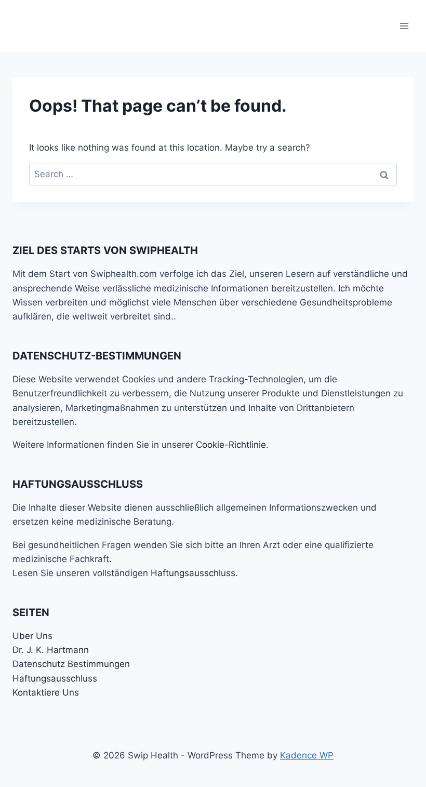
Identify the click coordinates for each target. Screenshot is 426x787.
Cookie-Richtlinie (231, 444)
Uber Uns (32, 636)
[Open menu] (404, 26)
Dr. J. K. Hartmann (50, 650)
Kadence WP (307, 755)
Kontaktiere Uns (45, 692)
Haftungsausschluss (193, 573)
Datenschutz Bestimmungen (71, 664)
